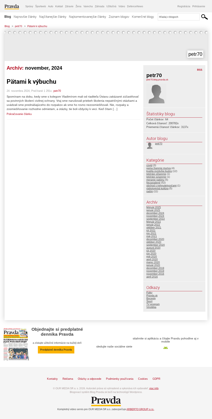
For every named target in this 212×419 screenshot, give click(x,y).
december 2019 (155, 268)
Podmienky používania (119, 378)
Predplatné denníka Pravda (56, 349)
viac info (154, 388)
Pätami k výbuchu (37, 26)
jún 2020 (151, 253)
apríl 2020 (152, 259)
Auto (50, 6)
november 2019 (155, 271)
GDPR (156, 378)
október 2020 (153, 242)
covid (149, 165)
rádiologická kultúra (157, 188)
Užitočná (111, 6)
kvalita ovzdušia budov (159, 171)
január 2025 (153, 210)
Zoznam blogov (119, 16)
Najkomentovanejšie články (87, 16)
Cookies (143, 378)
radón (149, 191)
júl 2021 (150, 230)
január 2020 (153, 265)
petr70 (18, 26)
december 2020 (155, 239)
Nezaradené (153, 182)
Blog (7, 16)
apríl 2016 (152, 276)
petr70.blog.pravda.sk (157, 79)
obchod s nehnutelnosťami (161, 185)
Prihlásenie (198, 6)
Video (121, 6)
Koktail (59, 6)
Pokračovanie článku (19, 114)
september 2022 (155, 218)
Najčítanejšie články (52, 16)
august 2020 (153, 247)
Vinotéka (151, 307)
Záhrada (99, 6)
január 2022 (153, 224)
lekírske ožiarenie (156, 174)
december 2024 (155, 213)
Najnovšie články (25, 16)
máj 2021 (151, 236)
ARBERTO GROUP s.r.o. (140, 409)
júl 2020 (150, 250)
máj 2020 (151, 256)
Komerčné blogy (143, 16)
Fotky (149, 292)
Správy (29, 6)
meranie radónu (155, 179)
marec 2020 (153, 262)
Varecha (88, 6)
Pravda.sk (152, 295)
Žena (78, 6)
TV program (153, 304)
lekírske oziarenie (156, 176)
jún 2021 (151, 233)
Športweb (40, 6)
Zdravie (69, 6)
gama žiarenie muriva (158, 168)
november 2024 (155, 216)
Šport (149, 301)
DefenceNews (135, 6)
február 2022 (153, 221)
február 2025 (153, 207)
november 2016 (155, 273)
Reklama (68, 378)
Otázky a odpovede (89, 378)
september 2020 (155, 245)
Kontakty (52, 378)
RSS (199, 69)
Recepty (151, 298)
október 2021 (153, 227)
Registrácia (183, 6)
